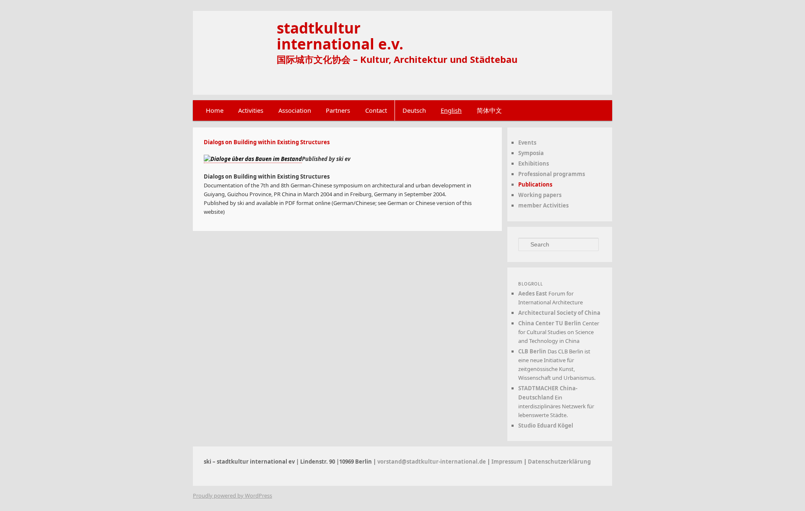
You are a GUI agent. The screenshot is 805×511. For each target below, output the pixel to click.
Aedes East (532, 293)
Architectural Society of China (559, 312)
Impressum (506, 461)
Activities (250, 110)
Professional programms (551, 174)
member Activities (543, 205)
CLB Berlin (532, 351)
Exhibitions (533, 163)
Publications (535, 184)
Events (527, 142)
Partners (338, 110)
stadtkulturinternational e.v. (340, 35)
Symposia (531, 153)
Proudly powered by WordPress (232, 495)
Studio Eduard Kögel (545, 425)
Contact (376, 110)
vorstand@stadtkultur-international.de (431, 461)
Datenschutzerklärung (559, 461)
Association (294, 110)
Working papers (539, 195)
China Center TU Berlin (549, 323)
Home (214, 110)
